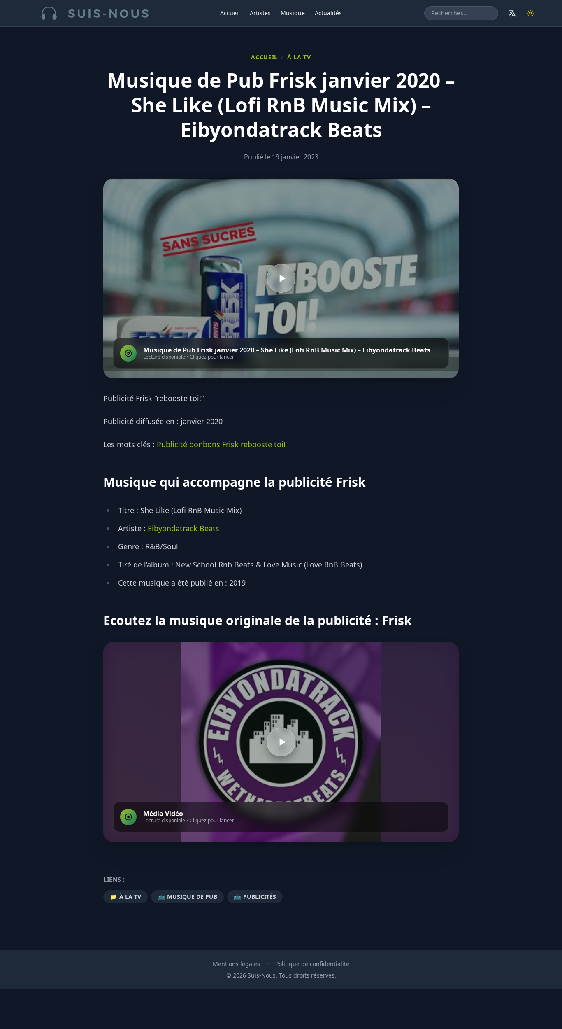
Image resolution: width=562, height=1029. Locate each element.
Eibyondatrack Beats (183, 528)
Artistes (260, 13)
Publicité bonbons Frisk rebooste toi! (221, 444)
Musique (293, 13)
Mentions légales (236, 964)
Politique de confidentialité (312, 964)
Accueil (230, 13)
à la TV (299, 57)
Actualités (328, 13)
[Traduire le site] (512, 13)
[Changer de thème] (530, 13)
